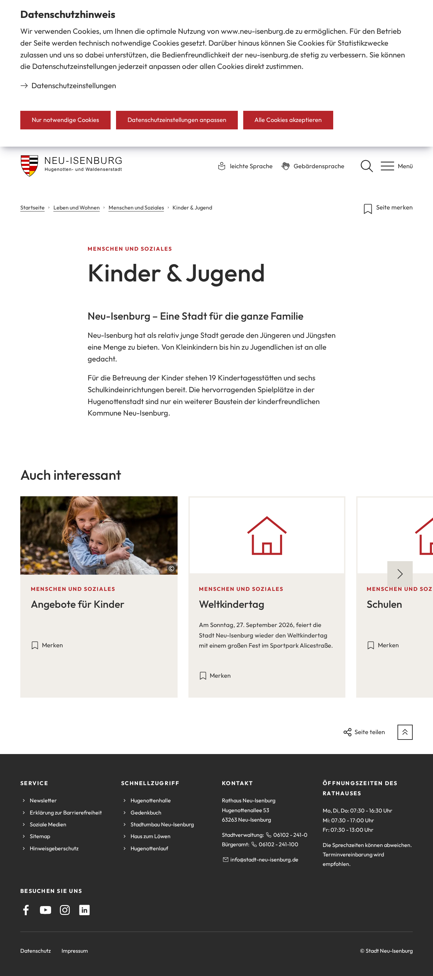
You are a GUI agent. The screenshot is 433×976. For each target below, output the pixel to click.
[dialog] (216, 73)
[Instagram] (64, 910)
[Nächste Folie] (400, 573)
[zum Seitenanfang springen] (405, 732)
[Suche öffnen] (366, 166)
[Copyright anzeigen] (171, 568)
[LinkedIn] (84, 910)
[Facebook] (25, 910)
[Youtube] (45, 910)
